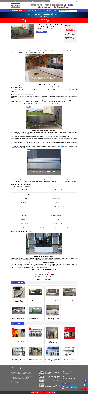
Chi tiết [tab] (13, 47)
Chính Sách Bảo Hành (67, 371)
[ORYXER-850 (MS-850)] (35, 333)
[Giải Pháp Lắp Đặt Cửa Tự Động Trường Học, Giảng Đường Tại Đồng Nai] (41, 384)
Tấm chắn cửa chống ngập (52, 300)
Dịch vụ (42, 10)
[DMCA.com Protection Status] (73, 387)
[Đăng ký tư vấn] (85, 381)
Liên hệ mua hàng (41, 31)
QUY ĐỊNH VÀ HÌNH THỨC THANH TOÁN (69, 379)
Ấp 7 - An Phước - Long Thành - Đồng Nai (22, 1)
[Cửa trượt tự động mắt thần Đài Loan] (35, 351)
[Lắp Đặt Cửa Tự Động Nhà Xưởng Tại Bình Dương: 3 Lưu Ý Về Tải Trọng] (41, 380)
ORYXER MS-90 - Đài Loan (69, 341)
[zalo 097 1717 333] (25, 21)
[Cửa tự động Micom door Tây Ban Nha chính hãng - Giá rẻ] (52, 333)
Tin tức (36, 10)
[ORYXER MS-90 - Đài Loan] (69, 333)
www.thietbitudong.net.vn (28, 374)
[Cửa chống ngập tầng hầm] (69, 292)
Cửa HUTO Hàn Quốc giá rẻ (69, 359)
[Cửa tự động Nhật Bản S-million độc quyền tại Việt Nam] (52, 351)
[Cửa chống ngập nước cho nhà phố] (35, 292)
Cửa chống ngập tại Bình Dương (18, 318)
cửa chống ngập (43, 16)
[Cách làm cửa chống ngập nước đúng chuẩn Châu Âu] (18, 292)
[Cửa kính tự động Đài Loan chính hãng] (18, 351)
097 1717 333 (21, 21)
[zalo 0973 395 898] (48, 21)
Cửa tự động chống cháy (19, 341)
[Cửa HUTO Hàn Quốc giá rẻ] (69, 351)
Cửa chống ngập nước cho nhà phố (35, 300)
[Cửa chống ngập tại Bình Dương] (18, 310)
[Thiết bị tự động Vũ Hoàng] (15, 5)
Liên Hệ (54, 10)
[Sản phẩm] (85, 389)
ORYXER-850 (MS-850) (35, 341)
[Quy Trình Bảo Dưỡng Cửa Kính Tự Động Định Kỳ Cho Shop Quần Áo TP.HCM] (41, 376)
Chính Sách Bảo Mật (66, 373)
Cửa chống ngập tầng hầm (69, 300)
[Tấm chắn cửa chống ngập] (52, 292)
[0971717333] (85, 385)
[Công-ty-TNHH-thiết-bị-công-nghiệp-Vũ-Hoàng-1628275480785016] (63, 384)
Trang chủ (30, 10)
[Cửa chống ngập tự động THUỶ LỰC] (35, 310)
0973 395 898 (43, 21)
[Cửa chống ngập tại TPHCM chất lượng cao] (52, 310)
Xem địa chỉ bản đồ (69, 41)
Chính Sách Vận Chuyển (67, 376)
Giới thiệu (49, 10)
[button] (33, 25)
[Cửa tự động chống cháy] (18, 333)
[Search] (75, 11)
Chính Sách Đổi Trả (66, 374)
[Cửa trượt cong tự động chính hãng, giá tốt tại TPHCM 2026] (41, 372)
